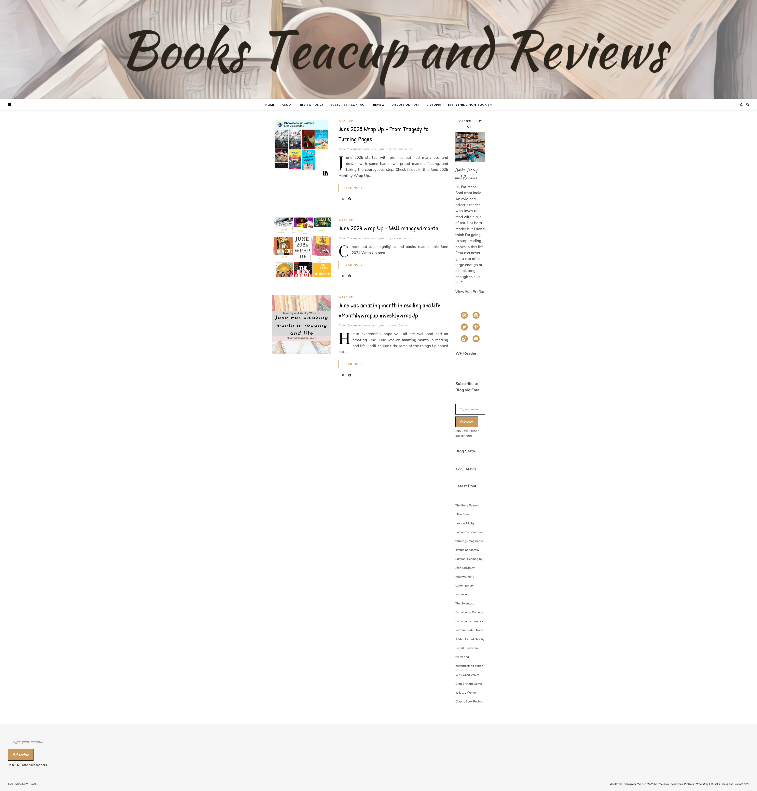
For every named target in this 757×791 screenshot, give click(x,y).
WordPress (616, 784)
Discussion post (406, 104)
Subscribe (466, 422)
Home (270, 104)
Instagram (630, 784)
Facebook (663, 784)
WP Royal (30, 783)
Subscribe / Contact (348, 104)
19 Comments (403, 325)
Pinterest (689, 784)
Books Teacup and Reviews (356, 149)
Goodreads (677, 784)
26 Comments (402, 149)
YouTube (652, 784)
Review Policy (312, 104)
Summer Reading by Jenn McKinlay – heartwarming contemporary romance (469, 576)
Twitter (641, 784)
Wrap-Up (345, 120)
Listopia (434, 104)
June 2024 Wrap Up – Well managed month (388, 228)
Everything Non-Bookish (470, 104)
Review (379, 104)
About (287, 104)
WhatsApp (702, 784)
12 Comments (402, 238)
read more (353, 188)
